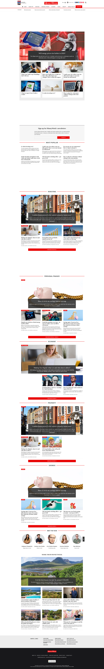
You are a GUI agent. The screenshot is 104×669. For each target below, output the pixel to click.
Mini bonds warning (27, 9)
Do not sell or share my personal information (56, 657)
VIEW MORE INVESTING (51, 249)
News (25, 6)
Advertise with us (41, 657)
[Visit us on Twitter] (77, 2)
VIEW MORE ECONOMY (51, 398)
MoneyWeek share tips (71, 639)
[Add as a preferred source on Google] (52, 661)
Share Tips (31, 6)
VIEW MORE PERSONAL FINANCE (51, 337)
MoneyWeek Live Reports (60, 643)
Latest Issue (45, 644)
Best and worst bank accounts (40, 9)
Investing (37, 6)
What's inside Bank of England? (54, 9)
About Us (34, 655)
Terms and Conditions (53, 655)
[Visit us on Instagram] (81, 2)
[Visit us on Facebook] (75, 2)
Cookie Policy (69, 655)
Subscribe (79, 6)
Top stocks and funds (67, 9)
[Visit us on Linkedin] (78, 2)
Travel (59, 6)
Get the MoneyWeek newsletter (47, 642)
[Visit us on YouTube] (80, 2)
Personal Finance (45, 6)
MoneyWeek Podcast (59, 639)
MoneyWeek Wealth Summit (60, 641)
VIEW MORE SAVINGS (52, 526)
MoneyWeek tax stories (71, 643)
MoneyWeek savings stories (72, 641)
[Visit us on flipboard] (83, 2)
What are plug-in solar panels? (80, 9)
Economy (53, 6)
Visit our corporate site (65, 665)
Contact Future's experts (42, 655)
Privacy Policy (62, 655)
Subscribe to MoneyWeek (48, 639)
